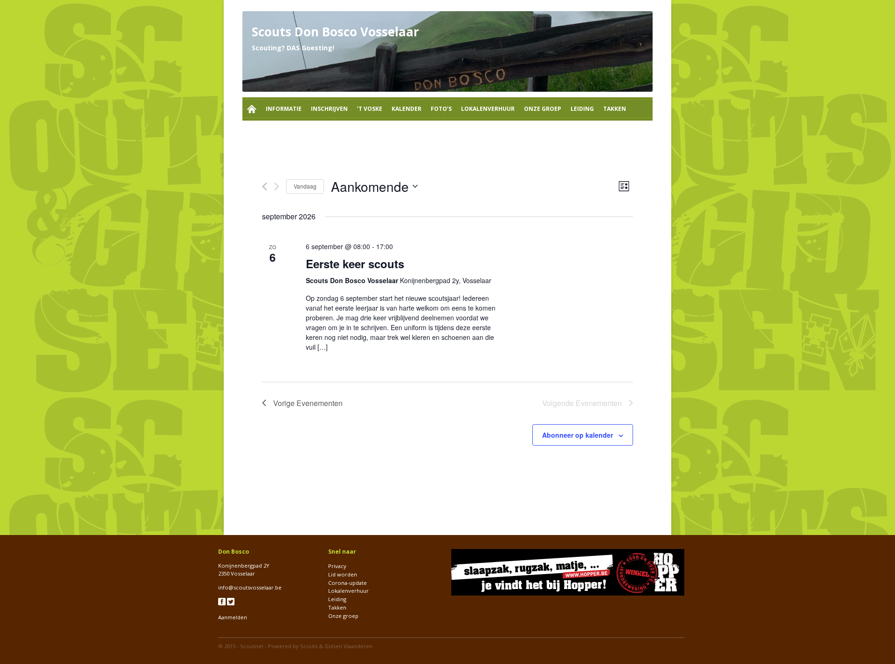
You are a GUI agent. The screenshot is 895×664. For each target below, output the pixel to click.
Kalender (406, 109)
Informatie (284, 109)
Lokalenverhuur (488, 109)
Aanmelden (232, 617)
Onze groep (542, 109)
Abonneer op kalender (577, 435)
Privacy (337, 565)
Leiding (582, 109)
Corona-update (347, 582)
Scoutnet (251, 646)
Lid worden (342, 574)
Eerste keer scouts (355, 263)
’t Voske (369, 109)
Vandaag (305, 186)
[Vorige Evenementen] (264, 186)
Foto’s (441, 109)
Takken (614, 109)
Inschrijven (329, 109)
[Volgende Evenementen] (276, 186)
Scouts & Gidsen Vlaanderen (336, 646)
